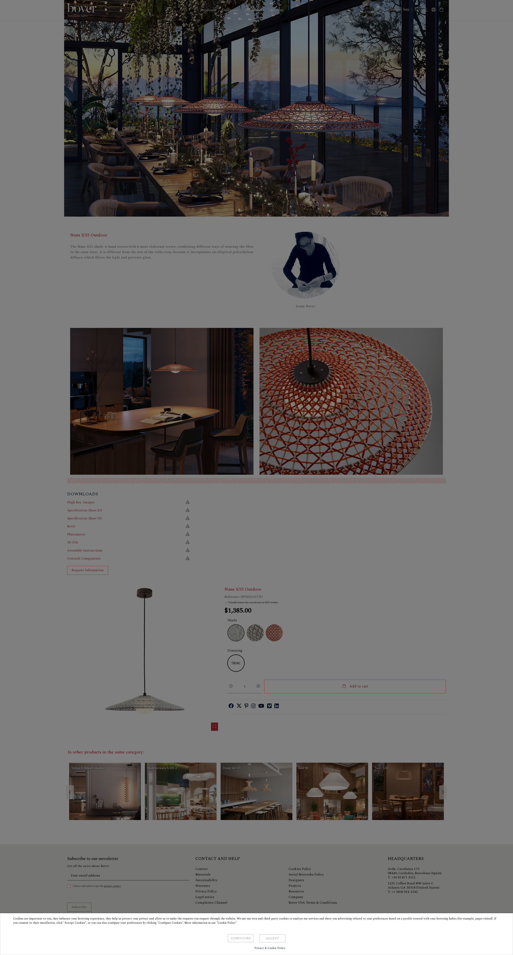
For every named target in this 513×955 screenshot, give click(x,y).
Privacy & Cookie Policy (269, 948)
